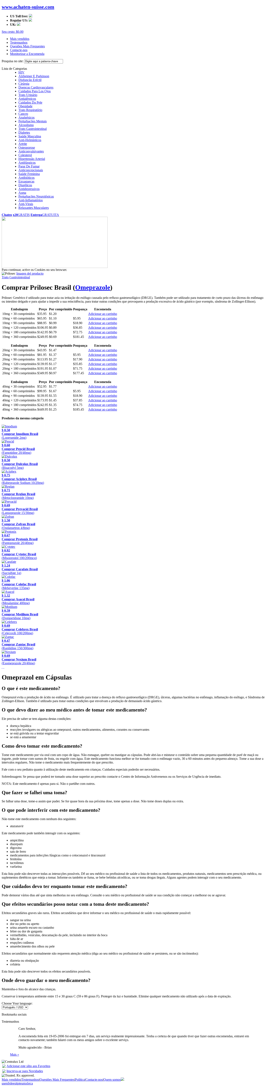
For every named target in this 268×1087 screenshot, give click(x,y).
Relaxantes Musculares (33, 207)
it (16, 1083)
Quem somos (112, 1079)
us (3, 1083)
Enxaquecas (26, 181)
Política (80, 1079)
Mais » (14, 1054)
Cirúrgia (23, 83)
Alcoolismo (26, 125)
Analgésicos (26, 117)
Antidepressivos (29, 189)
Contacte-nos (18, 50)
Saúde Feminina (29, 174)
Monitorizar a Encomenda (27, 54)
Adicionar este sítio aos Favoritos (28, 1066)
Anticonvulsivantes (31, 151)
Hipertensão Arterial (31, 159)
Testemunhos (18, 42)
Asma (22, 192)
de (11, 1083)
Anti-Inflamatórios (30, 200)
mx (25, 1083)
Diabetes (24, 132)
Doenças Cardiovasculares (35, 87)
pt (18, 1083)
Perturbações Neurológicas (36, 196)
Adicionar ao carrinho (102, 314)
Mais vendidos (19, 39)
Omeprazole (92, 287)
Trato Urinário (27, 95)
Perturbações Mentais (32, 121)
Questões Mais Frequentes (27, 46)
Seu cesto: (12, 31)
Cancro (23, 113)
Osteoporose (26, 147)
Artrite (22, 144)
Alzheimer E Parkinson (33, 76)
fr (9, 1083)
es (14, 1083)
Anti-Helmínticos (29, 140)
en (6, 1083)
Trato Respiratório (30, 110)
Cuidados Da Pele (30, 102)
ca (31, 1083)
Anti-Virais (25, 204)
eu (21, 1083)
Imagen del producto (30, 273)
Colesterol (25, 155)
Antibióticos (26, 177)
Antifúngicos (27, 162)
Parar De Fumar (29, 166)
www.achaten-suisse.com (28, 7)
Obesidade (25, 106)
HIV (21, 72)
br (28, 1083)
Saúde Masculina (29, 136)
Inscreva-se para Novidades (24, 1071)
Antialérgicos (27, 98)
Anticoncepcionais (30, 170)
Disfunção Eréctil (29, 80)
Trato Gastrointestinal (32, 129)
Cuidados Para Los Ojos (34, 91)
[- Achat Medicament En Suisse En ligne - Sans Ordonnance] (4, 1066)
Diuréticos (25, 185)
